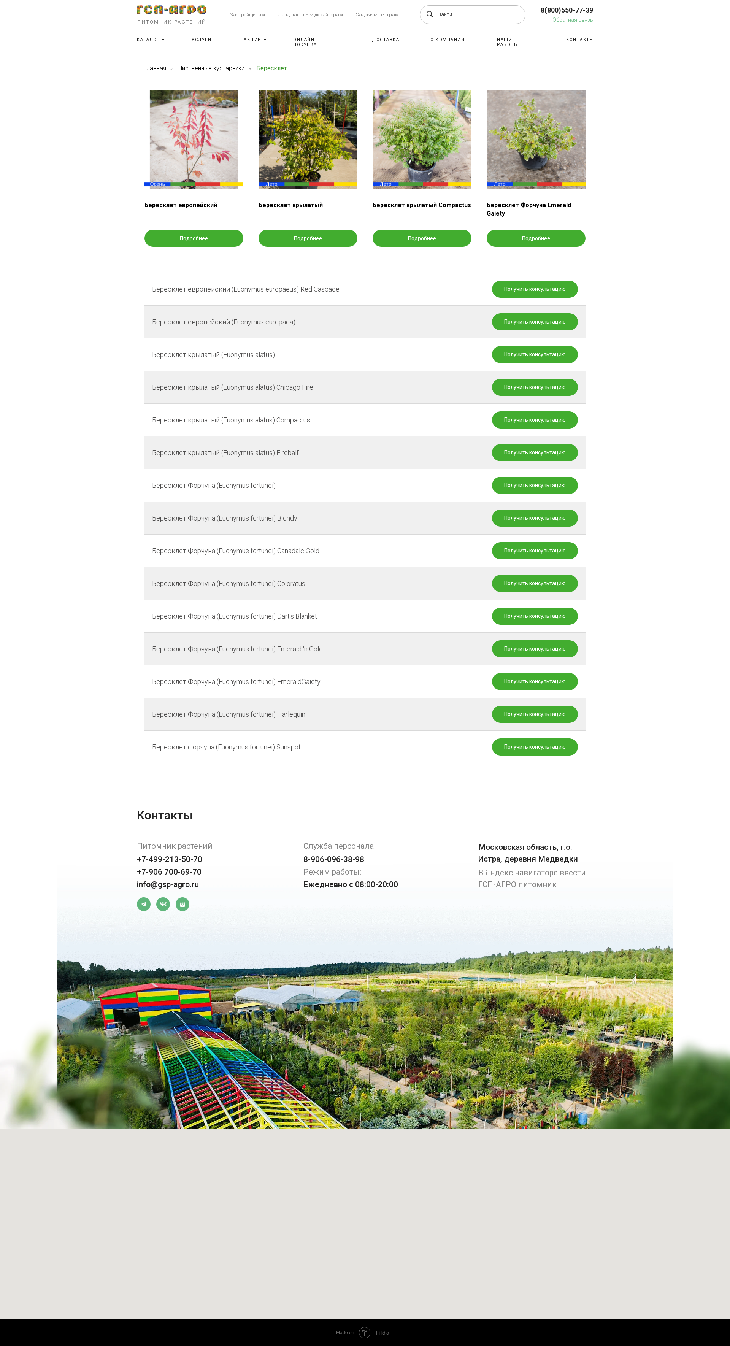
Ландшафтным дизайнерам (310, 14)
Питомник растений (171, 22)
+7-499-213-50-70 (169, 859)
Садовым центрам (377, 14)
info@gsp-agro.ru (168, 884)
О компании (447, 39)
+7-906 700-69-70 (169, 871)
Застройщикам (247, 14)
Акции (253, 39)
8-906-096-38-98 (333, 859)
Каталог (148, 39)
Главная (155, 68)
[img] (171, 9)
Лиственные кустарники (211, 68)
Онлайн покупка (305, 42)
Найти (445, 14)
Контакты (580, 39)
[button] (572, 20)
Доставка (385, 39)
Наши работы (507, 42)
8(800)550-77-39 (567, 10)
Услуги (201, 39)
